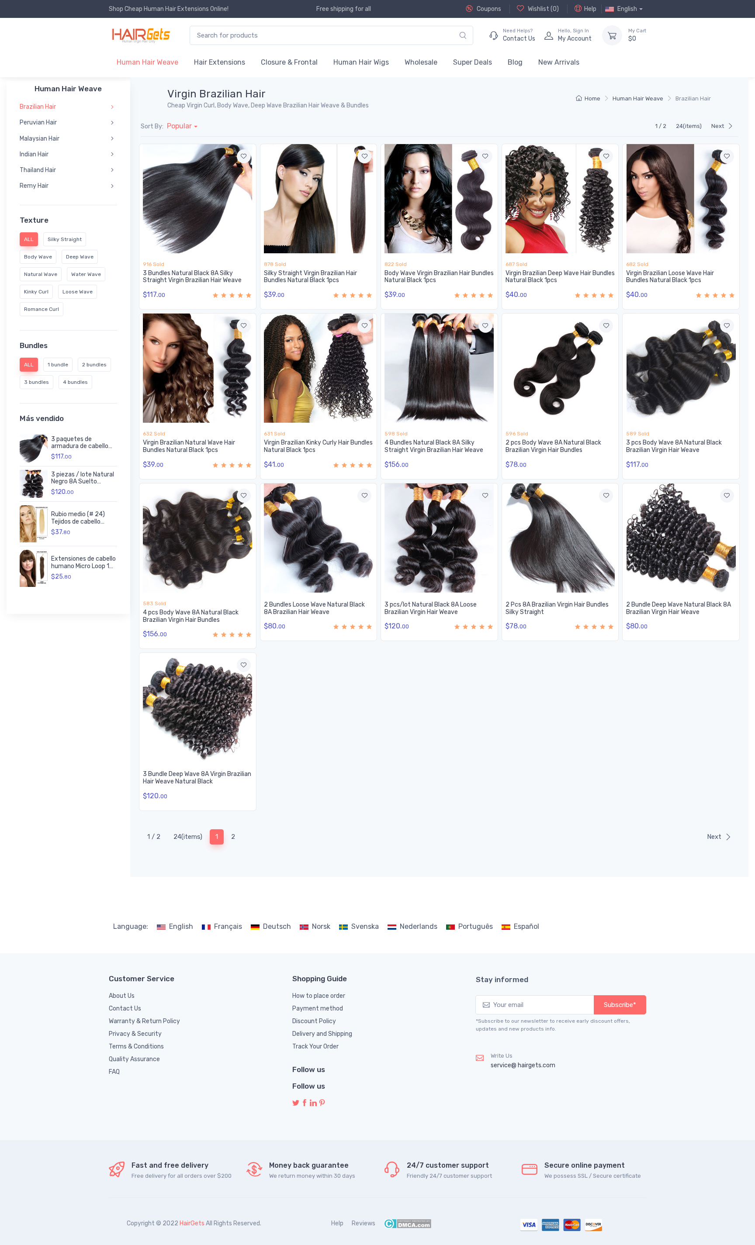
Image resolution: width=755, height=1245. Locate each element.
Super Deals (472, 62)
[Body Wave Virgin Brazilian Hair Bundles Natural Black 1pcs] (439, 198)
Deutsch (277, 926)
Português (475, 926)
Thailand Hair (38, 170)
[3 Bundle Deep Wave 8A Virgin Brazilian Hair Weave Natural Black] (197, 707)
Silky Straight (65, 239)
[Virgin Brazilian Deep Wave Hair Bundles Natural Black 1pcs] (560, 198)
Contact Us (125, 1008)
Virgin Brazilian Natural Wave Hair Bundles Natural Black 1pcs (189, 446)
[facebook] (304, 1103)
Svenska (365, 926)
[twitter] (295, 1103)
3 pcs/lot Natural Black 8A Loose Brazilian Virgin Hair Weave (430, 608)
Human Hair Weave (147, 62)
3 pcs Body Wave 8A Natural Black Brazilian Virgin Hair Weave (674, 446)
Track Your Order (315, 1046)
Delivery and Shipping (322, 1034)
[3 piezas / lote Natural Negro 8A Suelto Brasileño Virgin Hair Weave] (34, 484)
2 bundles (94, 365)
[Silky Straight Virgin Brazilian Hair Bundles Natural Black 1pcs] (318, 198)
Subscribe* (620, 1005)
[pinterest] (322, 1103)
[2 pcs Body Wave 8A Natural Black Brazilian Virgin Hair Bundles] (560, 368)
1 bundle (58, 365)
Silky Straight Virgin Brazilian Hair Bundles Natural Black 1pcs (310, 276)
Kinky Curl (36, 292)
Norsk (321, 926)
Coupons (488, 9)
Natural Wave (40, 274)
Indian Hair (34, 154)
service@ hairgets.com (523, 1065)
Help (590, 9)
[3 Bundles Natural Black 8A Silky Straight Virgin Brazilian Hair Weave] (197, 198)
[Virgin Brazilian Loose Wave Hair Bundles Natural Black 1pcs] (681, 198)
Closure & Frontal (289, 62)
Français (228, 926)
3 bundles (36, 382)
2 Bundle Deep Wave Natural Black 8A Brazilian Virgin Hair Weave (678, 608)
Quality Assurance (134, 1059)
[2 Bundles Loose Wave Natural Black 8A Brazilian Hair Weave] (318, 538)
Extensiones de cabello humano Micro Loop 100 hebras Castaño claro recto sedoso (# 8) (84, 569)
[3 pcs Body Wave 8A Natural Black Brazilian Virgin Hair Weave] (681, 368)
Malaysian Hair (39, 138)
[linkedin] (313, 1103)
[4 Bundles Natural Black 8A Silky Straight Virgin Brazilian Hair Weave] (439, 368)
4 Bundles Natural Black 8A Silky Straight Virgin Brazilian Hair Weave (433, 446)
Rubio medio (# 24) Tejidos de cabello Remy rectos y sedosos (84, 521)
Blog (515, 62)
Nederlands (418, 926)
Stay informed (502, 979)
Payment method (317, 1008)
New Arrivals (558, 62)
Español (526, 926)
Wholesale (421, 62)
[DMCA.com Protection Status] (407, 1223)
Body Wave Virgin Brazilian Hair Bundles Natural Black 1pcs (439, 276)
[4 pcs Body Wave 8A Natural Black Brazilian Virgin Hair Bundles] (197, 538)
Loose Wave (77, 292)
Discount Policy (314, 1021)
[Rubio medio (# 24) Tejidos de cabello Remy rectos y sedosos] (34, 523)
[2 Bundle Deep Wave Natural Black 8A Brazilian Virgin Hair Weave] (681, 538)
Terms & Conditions (136, 1046)
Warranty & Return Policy (144, 1021)
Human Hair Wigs (361, 62)
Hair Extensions (219, 62)
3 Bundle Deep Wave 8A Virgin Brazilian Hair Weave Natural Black (197, 777)
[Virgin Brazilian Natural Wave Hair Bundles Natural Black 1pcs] (197, 368)
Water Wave (86, 274)
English (181, 926)
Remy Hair (34, 186)
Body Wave (38, 257)
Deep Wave (80, 257)
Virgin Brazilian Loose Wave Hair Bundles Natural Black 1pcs (670, 276)
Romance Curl (41, 309)
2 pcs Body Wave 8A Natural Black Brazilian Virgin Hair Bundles (553, 446)
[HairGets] (140, 35)
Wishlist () (542, 9)
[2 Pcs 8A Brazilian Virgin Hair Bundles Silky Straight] (560, 538)
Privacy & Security (135, 1034)
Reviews (363, 1223)
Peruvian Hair (38, 122)
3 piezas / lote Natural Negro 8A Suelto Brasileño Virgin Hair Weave (82, 485)
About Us (122, 996)
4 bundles (75, 382)
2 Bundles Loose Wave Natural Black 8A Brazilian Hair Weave (314, 608)
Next (717, 126)
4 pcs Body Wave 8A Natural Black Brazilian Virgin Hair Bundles (191, 616)
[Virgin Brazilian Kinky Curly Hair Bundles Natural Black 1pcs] (318, 368)
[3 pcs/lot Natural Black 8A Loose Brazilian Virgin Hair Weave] (439, 538)
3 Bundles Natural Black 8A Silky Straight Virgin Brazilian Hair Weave (192, 276)
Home (592, 98)
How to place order (318, 996)
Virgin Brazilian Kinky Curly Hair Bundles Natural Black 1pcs (318, 446)
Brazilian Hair (38, 106)
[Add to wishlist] (244, 156)
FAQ (114, 1072)
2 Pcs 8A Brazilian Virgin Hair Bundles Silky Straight (557, 608)
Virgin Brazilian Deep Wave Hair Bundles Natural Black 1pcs (560, 276)
